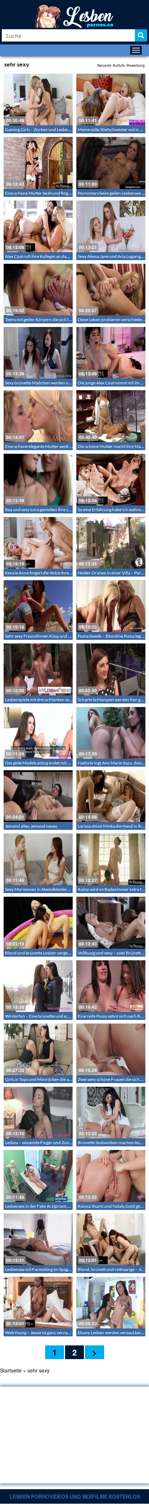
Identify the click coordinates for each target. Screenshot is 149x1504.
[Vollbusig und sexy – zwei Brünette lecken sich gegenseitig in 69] (110, 922)
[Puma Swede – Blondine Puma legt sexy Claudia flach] (110, 606)
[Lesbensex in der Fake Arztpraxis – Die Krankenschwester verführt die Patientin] (38, 1176)
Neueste (104, 65)
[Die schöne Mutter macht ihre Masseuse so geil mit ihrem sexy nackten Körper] (110, 416)
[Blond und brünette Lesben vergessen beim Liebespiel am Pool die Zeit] (38, 922)
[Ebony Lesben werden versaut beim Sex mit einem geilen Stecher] (110, 1302)
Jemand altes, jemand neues (31, 826)
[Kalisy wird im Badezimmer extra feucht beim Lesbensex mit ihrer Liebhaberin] (110, 859)
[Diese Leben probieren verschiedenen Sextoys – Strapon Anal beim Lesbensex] (110, 289)
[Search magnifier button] (141, 35)
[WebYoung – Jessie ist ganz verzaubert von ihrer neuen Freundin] (38, 1302)
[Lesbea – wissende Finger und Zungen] (38, 1112)
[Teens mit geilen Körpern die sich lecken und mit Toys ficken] (38, 289)
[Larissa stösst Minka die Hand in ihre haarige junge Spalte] (110, 796)
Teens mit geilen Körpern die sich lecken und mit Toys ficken (60, 319)
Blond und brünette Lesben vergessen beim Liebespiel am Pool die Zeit (70, 953)
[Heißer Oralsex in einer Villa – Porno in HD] (110, 543)
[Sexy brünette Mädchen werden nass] (38, 353)
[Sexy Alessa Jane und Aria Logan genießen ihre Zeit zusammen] (110, 226)
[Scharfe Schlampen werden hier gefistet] (110, 669)
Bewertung (136, 65)
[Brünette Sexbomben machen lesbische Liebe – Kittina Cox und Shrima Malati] (110, 1112)
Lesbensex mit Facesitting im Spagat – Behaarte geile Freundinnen (66, 1269)
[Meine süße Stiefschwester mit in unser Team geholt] (110, 99)
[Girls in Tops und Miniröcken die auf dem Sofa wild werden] (38, 1049)
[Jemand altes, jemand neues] (38, 796)
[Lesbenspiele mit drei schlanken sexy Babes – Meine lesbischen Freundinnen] (38, 669)
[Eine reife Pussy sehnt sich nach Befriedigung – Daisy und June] (110, 986)
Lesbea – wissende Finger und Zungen (40, 1142)
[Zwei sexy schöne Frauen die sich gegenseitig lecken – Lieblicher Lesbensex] (110, 1049)
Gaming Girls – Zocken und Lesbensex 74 (43, 129)
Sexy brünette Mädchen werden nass (39, 382)
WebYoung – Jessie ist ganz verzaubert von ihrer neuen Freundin (66, 1332)
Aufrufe (119, 65)
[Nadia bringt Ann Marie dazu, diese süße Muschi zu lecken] (110, 733)
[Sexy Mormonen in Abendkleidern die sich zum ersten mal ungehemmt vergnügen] (38, 859)
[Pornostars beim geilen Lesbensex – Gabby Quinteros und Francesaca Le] (110, 163)
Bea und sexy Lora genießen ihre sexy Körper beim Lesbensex (62, 509)
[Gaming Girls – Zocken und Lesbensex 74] (38, 99)
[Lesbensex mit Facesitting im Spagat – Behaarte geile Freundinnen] (38, 1239)
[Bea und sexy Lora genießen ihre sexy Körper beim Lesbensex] (38, 479)
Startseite (11, 1370)
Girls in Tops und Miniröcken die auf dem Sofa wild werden (60, 1079)
